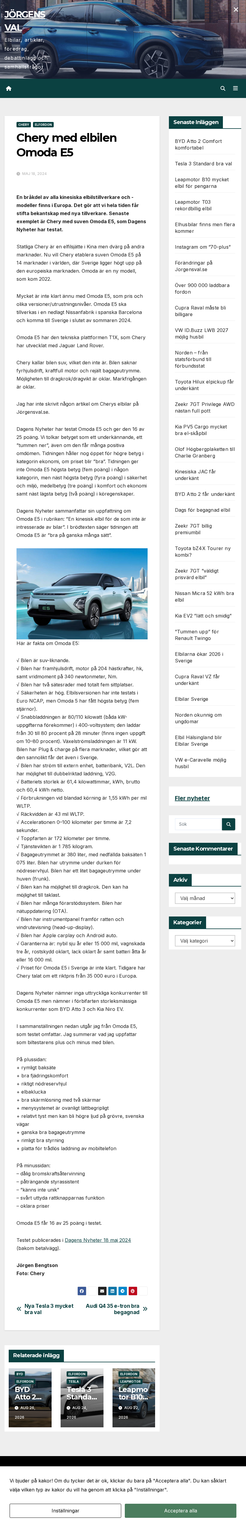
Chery (23, 124)
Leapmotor (130, 1381)
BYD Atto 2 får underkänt (205, 494)
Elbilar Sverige (191, 699)
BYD (19, 1374)
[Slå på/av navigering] (236, 88)
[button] (222, 88)
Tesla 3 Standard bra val (81, 1397)
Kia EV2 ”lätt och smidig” (203, 616)
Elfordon (43, 124)
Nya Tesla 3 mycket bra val (49, 1309)
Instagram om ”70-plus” (203, 247)
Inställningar (66, 1511)
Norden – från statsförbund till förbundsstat (193, 359)
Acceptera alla (180, 1511)
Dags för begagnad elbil (202, 510)
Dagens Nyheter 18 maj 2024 (98, 1240)
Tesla (73, 1381)
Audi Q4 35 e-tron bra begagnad (113, 1309)
